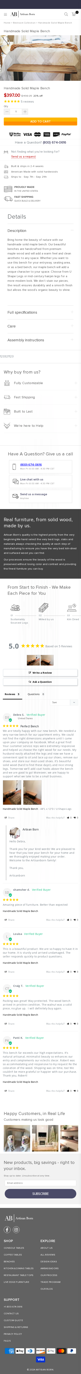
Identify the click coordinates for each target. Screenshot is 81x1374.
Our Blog (46, 1289)
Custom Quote (13, 1320)
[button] (69, 817)
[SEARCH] (66, 14)
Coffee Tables (13, 1254)
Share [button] (11, 817)
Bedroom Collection (24, 22)
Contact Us (11, 1313)
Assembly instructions (26, 340)
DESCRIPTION (17, 230)
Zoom (76, 40)
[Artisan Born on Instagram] (16, 1229)
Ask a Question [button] (42, 681)
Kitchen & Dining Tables (19, 1268)
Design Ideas (48, 1261)
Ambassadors (49, 1268)
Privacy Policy (13, 1334)
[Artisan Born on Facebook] (7, 1229)
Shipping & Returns (16, 1327)
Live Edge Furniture (16, 1282)
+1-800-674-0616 (13, 1306)
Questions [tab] (34, 694)
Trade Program (50, 1282)
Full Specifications (22, 312)
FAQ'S (7, 1340)
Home (7, 22)
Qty (6, 106)
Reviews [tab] (10, 694)
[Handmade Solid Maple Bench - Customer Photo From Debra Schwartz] (33, 660)
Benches (9, 1261)
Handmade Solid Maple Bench (20, 809)
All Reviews (47, 1254)
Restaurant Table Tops (19, 1275)
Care (12, 326)
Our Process (48, 1275)
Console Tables (14, 1248)
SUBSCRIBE (40, 1194)
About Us (46, 1248)
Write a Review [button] (42, 672)
